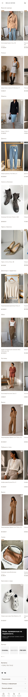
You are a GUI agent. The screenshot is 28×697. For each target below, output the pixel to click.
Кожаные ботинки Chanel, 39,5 (10, 217)
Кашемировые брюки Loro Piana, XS (11, 437)
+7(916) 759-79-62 (7, 665)
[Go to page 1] (1, 656)
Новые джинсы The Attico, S (9, 173)
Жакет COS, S (5, 131)
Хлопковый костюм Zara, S (8, 393)
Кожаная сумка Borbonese (8, 572)
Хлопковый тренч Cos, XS (8, 43)
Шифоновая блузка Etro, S (8, 482)
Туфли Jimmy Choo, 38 (7, 262)
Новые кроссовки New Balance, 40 (11, 616)
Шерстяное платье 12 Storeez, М (10, 88)
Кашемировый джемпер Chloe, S (10, 306)
